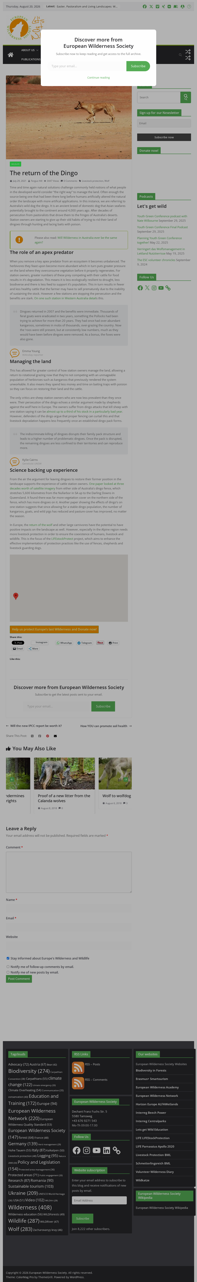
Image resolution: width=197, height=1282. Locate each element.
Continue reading (98, 77)
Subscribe (138, 66)
